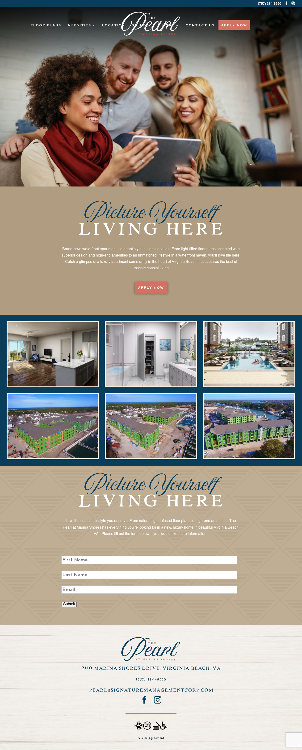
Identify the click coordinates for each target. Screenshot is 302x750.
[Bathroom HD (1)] (151, 385)
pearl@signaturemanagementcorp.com (151, 690)
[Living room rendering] (53, 385)
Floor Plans (46, 25)
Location (113, 25)
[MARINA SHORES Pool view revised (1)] (249, 385)
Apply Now (234, 25)
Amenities (79, 25)
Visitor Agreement (151, 738)
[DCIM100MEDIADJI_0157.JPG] (249, 457)
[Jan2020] (151, 457)
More (168, 25)
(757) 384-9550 (151, 679)
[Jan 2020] (53, 457)
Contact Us (200, 25)
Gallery (141, 25)
